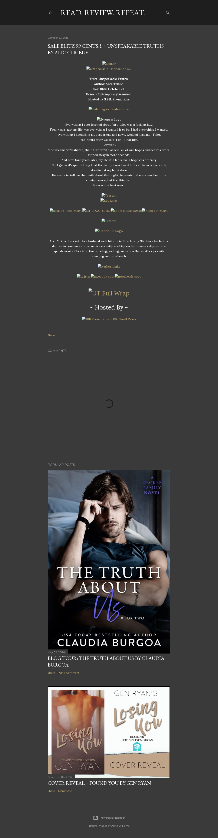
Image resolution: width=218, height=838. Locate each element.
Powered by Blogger (112, 817)
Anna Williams (120, 825)
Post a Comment (68, 672)
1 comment (65, 790)
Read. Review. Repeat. (102, 13)
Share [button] (51, 335)
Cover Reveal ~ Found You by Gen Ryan (99, 783)
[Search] (167, 12)
